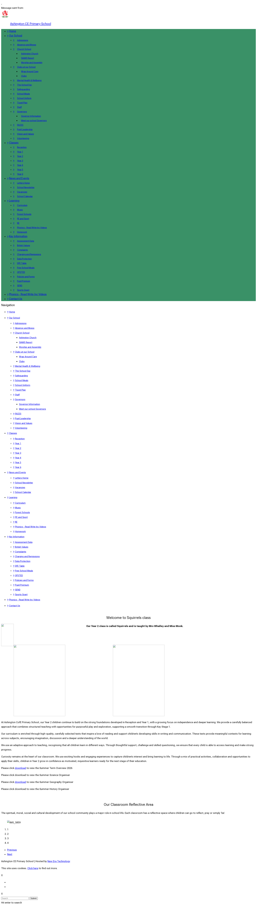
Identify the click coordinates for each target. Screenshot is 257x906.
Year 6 (20, 174)
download (20, 768)
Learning (14, 200)
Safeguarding (23, 89)
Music (20, 210)
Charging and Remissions (29, 254)
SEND (19, 285)
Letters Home (23, 183)
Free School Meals (26, 268)
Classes (13, 142)
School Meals (23, 94)
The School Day (24, 85)
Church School (24, 49)
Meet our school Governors (34, 120)
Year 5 (20, 169)
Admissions (22, 40)
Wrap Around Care (29, 71)
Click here (32, 868)
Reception (22, 147)
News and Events (19, 178)
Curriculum (22, 205)
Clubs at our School (26, 67)
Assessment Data (25, 241)
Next (9, 854)
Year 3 (20, 161)
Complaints (22, 250)
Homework (22, 232)
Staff (19, 107)
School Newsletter (26, 187)
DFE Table (21, 263)
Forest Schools (24, 214)
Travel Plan (22, 103)
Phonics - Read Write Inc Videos (32, 227)
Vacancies (22, 192)
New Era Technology (58, 861)
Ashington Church (29, 53)
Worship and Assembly (31, 62)
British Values (23, 245)
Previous (12, 849)
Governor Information (31, 116)
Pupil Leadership (25, 129)
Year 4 (20, 165)
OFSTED (21, 272)
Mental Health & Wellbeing (29, 80)
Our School (15, 35)
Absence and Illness (26, 45)
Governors (22, 111)
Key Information (18, 236)
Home (12, 31)
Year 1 (20, 152)
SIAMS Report (27, 58)
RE (18, 223)
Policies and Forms (26, 276)
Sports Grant (23, 290)
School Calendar (25, 196)
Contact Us (15, 298)
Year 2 (20, 156)
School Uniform (24, 98)
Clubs (24, 76)
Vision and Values (25, 134)
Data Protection (24, 259)
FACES (20, 125)
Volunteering (23, 138)
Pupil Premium (23, 281)
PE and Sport (23, 219)
